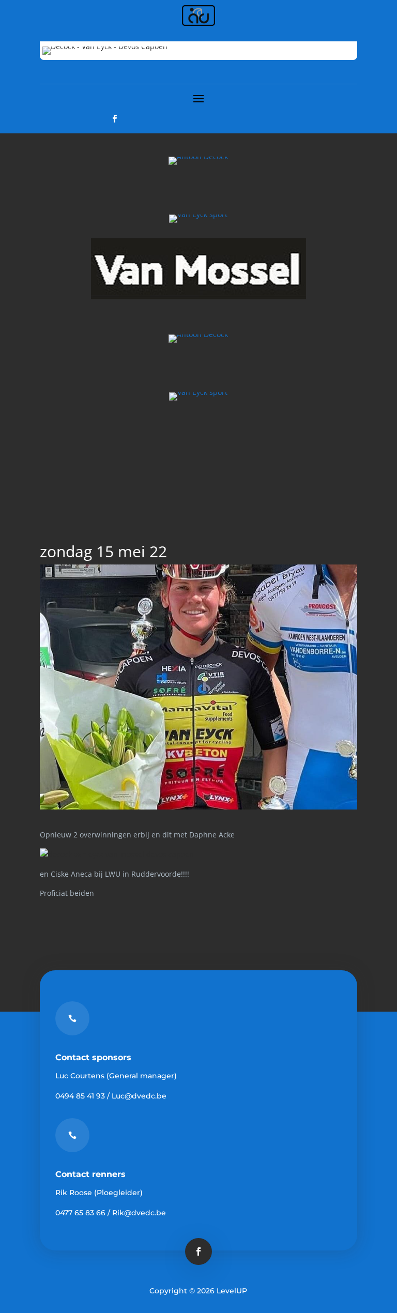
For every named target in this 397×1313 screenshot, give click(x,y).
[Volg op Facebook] (115, 119)
